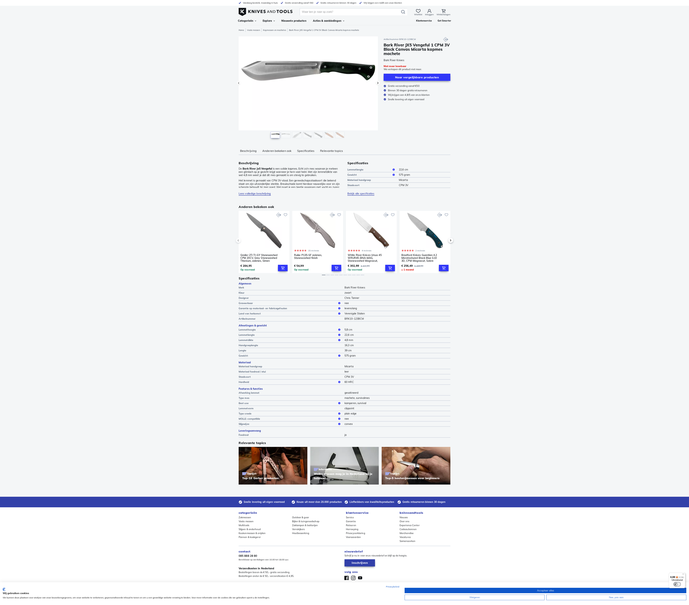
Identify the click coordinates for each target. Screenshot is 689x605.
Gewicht (352, 174)
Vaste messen (253, 30)
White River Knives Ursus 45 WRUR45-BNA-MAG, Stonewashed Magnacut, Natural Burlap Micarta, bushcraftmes (365, 258)
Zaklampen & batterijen (305, 525)
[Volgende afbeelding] (378, 83)
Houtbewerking (300, 533)
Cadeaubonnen (408, 529)
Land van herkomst (250, 313)
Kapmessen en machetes (274, 30)
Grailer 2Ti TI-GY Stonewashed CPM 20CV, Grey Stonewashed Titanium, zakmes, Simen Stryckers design (259, 258)
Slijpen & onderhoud (250, 529)
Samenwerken (407, 541)
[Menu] (683, 575)
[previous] (244, 240)
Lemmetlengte (355, 169)
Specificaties (305, 151)
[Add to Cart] (283, 268)
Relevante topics (331, 151)
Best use (244, 403)
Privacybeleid (392, 586)
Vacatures (405, 537)
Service (350, 517)
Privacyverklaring (355, 533)
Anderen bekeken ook (276, 151)
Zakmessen (245, 517)
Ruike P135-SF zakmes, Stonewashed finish (308, 257)
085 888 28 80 (248, 555)
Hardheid (244, 382)
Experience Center (410, 525)
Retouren (351, 525)
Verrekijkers (298, 529)
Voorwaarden (353, 537)
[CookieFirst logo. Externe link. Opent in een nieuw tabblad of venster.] (4, 589)
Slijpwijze (244, 424)
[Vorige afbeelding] (238, 83)
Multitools (244, 525)
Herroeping (352, 529)
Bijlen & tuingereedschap (305, 521)
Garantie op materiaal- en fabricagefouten (263, 308)
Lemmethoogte (247, 329)
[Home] (265, 11)
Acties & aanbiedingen (327, 20)
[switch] (677, 584)
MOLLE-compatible (249, 418)
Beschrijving (248, 151)
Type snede (245, 413)
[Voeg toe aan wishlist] (285, 215)
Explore (267, 20)
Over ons (404, 521)
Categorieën (245, 20)
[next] (444, 240)
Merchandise (407, 533)
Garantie (351, 521)
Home (241, 30)
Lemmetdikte (246, 340)
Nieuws (404, 517)
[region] (308, 88)
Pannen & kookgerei (250, 537)
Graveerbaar (246, 303)
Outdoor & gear (300, 517)
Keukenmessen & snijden (252, 533)
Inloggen (429, 14)
